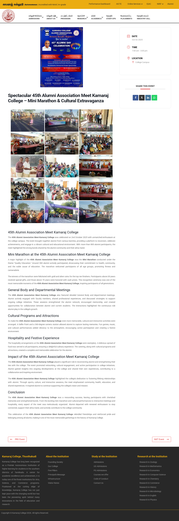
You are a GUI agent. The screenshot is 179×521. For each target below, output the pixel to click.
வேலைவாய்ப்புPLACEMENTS (126, 17)
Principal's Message (56, 474)
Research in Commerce (149, 483)
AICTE (119, 4)
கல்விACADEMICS (96, 17)
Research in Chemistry (149, 479)
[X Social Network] (142, 97)
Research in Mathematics (151, 466)
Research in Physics (148, 500)
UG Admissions (100, 466)
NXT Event (159, 439)
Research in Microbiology (150, 491)
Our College (53, 466)
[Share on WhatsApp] (154, 97)
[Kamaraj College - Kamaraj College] (6, 16)
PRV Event (20, 439)
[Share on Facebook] (135, 97)
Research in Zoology (148, 462)
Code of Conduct (101, 479)
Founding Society (55, 462)
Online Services (134, 4)
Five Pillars (52, 470)
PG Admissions (100, 470)
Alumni (170, 4)
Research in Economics (150, 470)
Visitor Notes (53, 483)
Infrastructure (54, 479)
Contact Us (98, 483)
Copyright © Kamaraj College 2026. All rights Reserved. (24, 513)
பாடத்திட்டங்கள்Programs (67, 17)
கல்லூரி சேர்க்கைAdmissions (35, 17)
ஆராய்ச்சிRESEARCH (81, 17)
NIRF (159, 4)
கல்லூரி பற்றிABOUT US (51, 17)
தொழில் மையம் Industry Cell (143, 17)
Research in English (148, 495)
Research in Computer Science (153, 474)
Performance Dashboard (99, 4)
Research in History (148, 487)
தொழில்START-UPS (111, 17)
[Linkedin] (148, 97)
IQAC (149, 4)
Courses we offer (101, 474)
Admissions (99, 462)
